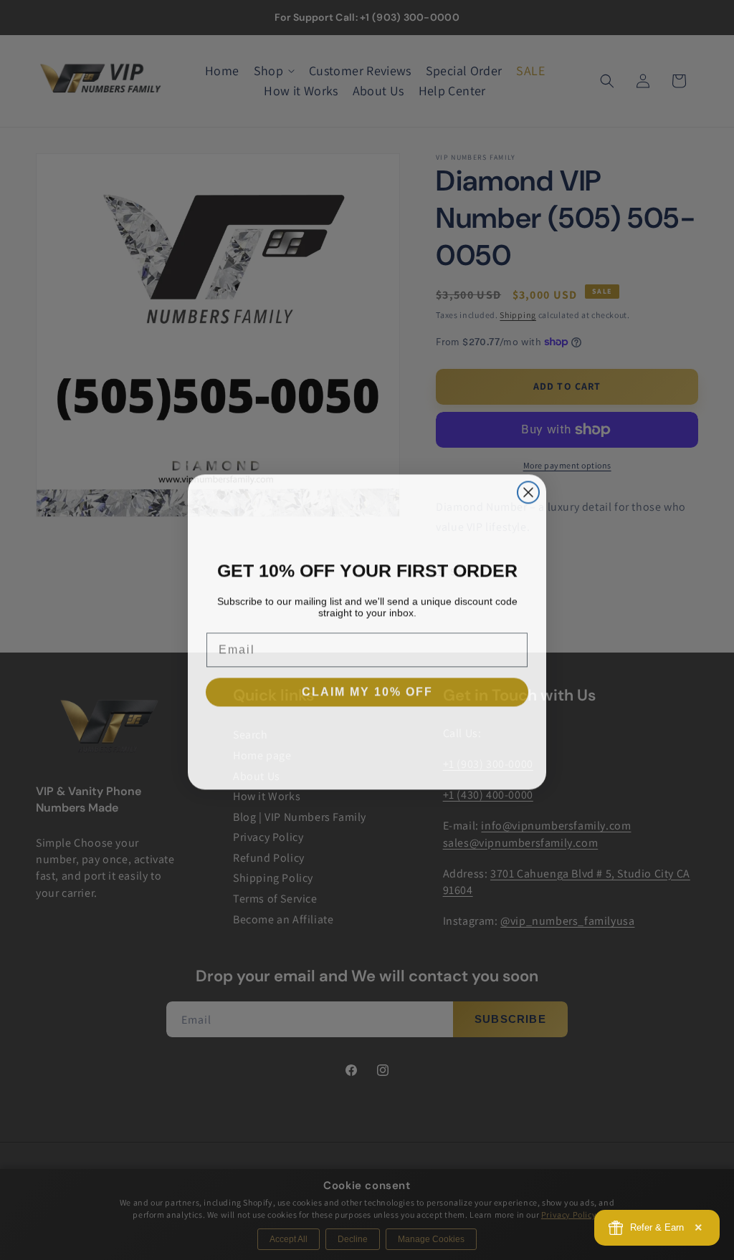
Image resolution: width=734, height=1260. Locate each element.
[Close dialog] (528, 490)
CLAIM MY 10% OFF (367, 690)
